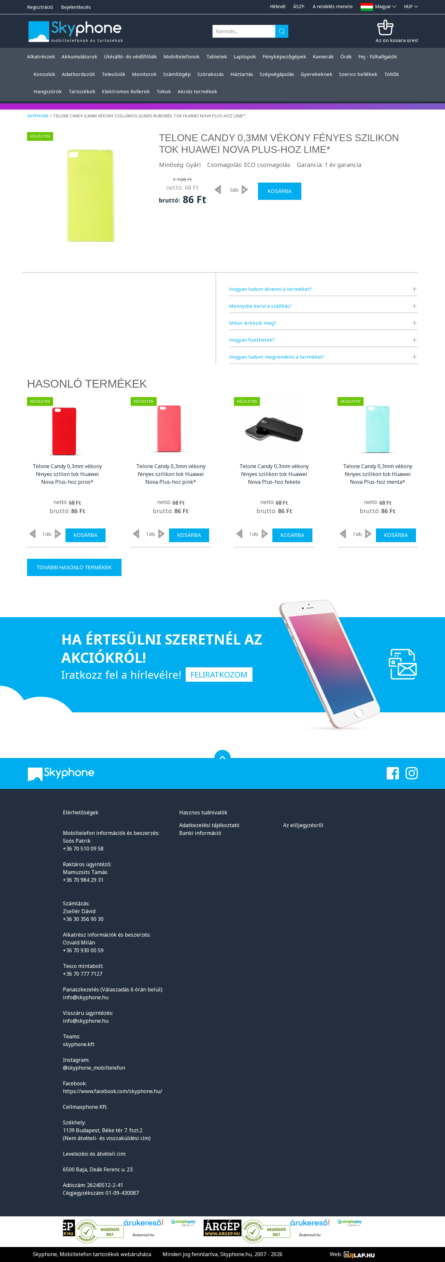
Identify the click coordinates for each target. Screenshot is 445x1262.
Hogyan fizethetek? (252, 339)
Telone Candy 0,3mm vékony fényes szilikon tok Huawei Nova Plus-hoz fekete (274, 474)
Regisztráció (40, 7)
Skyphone (38, 116)
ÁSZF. (299, 6)
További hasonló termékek (74, 567)
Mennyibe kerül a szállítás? (260, 306)
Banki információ (200, 833)
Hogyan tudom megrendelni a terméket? (276, 356)
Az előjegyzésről (303, 825)
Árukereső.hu (143, 1235)
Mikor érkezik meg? (252, 322)
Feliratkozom (219, 674)
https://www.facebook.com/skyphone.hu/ (112, 1091)
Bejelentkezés (76, 7)
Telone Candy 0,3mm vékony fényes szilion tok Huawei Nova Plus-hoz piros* (67, 474)
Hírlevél (277, 6)
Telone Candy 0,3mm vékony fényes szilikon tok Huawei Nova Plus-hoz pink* (171, 474)
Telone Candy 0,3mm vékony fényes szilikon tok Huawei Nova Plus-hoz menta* (377, 474)
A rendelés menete (333, 6)
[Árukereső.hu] (99, 1232)
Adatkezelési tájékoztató (209, 825)
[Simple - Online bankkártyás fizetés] (183, 1223)
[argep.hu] (222, 1228)
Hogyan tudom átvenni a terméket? (270, 289)
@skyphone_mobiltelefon (94, 1067)
